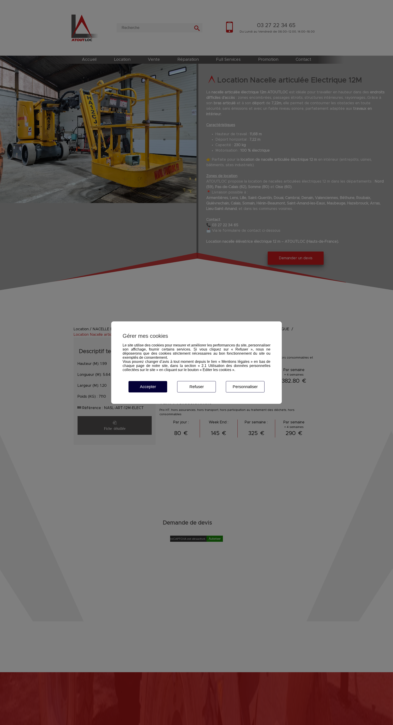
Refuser (196, 386)
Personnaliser (245, 386)
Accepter (148, 386)
